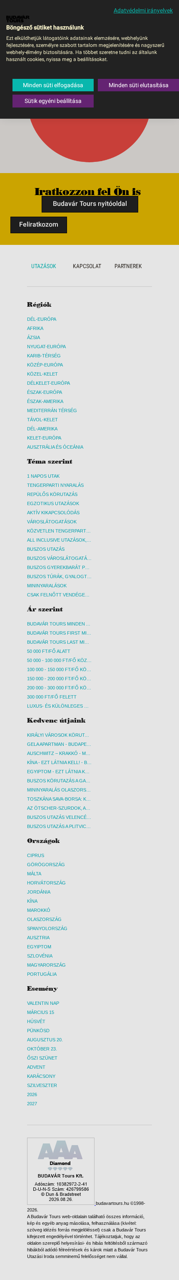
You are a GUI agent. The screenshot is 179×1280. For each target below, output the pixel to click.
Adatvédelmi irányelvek (143, 10)
